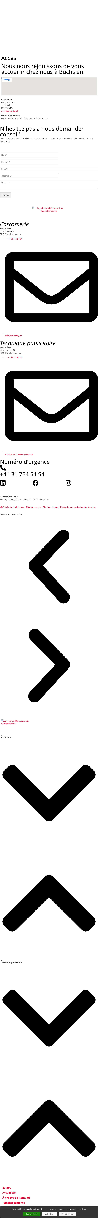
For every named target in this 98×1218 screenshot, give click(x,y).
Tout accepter (31, 1214)
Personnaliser (67, 1214)
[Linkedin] (3, 483)
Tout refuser (49, 1214)
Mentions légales (50, 507)
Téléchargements (13, 1202)
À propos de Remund (16, 1197)
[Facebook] (36, 483)
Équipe (6, 1187)
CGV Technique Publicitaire (12, 507)
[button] (49, 567)
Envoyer (5, 195)
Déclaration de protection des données (78, 507)
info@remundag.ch (9, 111)
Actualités (9, 1192)
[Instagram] (68, 483)
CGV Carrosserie (33, 507)
